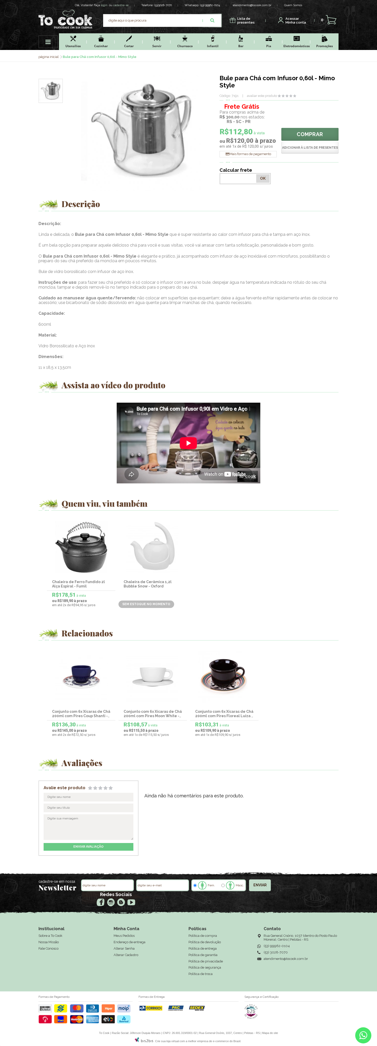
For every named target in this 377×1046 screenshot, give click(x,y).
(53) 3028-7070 (276, 952)
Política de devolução (204, 942)
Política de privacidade (205, 961)
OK (263, 178)
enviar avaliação (88, 846)
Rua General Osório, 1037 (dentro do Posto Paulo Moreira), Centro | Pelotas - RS (300, 937)
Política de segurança (204, 967)
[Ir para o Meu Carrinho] (331, 19)
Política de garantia (202, 955)
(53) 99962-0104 (210, 5)
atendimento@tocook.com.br (252, 5)
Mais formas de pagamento (250, 154)
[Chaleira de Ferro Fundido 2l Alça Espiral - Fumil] (81, 547)
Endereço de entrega (129, 942)
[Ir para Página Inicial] (48, 57)
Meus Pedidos (124, 936)
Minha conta (295, 20)
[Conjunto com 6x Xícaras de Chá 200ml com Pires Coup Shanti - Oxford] (81, 677)
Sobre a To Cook (50, 936)
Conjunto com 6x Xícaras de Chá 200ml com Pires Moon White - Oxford (153, 715)
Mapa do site (270, 1032)
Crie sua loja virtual (167, 1041)
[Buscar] (212, 20)
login (104, 5)
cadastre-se (120, 5)
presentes (246, 20)
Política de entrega (202, 948)
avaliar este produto (262, 96)
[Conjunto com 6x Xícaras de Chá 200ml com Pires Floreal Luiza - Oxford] (224, 677)
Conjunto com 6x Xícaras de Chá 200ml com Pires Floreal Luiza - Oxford (224, 715)
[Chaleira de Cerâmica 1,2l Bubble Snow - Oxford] (152, 547)
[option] (50, 91)
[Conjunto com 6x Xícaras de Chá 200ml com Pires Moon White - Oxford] (152, 677)
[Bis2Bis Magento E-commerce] (144, 1041)
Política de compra (202, 936)
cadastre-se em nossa (56, 881)
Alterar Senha (124, 948)
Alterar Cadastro (126, 955)
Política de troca (200, 974)
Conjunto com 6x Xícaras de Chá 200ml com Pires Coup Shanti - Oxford (81, 715)
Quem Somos (293, 5)
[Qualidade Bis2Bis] (251, 1018)
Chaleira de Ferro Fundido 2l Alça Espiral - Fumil (78, 584)
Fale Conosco (48, 948)
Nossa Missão (48, 942)
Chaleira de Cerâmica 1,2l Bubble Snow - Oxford (148, 584)
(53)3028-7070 (163, 5)
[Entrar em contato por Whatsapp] (363, 1036)
